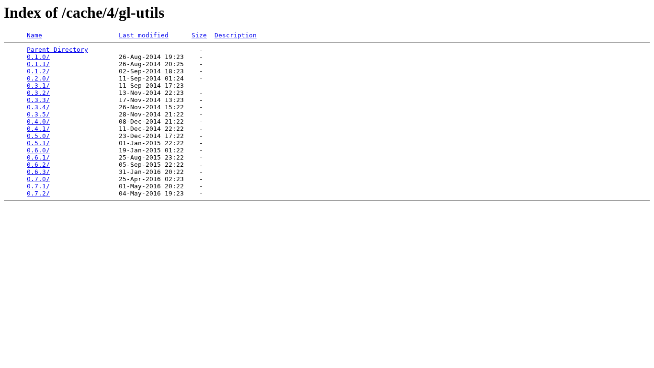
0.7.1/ (38, 186)
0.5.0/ (38, 135)
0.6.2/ (38, 164)
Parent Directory (57, 49)
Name (34, 35)
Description (235, 35)
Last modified (144, 35)
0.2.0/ (38, 78)
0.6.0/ (38, 150)
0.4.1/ (38, 128)
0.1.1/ (38, 64)
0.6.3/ (38, 171)
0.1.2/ (38, 71)
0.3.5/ (38, 114)
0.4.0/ (38, 121)
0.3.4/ (38, 107)
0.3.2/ (38, 92)
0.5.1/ (38, 143)
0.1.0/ (38, 56)
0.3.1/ (38, 85)
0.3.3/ (38, 100)
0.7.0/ (38, 179)
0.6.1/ (38, 157)
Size (199, 35)
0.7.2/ (38, 193)
